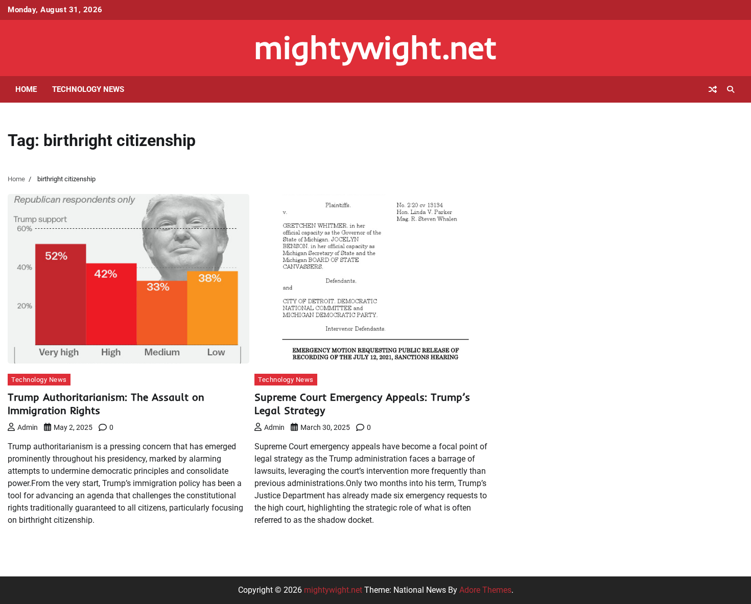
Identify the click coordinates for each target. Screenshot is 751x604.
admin (27, 427)
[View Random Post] (712, 89)
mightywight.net (375, 47)
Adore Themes (485, 590)
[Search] (730, 89)
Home (26, 89)
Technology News (88, 89)
